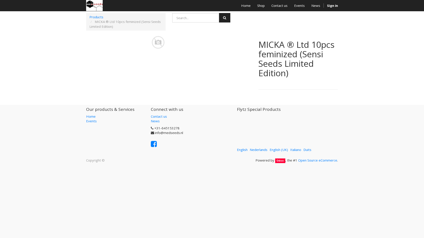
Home (91, 116)
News (155, 121)
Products (96, 17)
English (242, 149)
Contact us (159, 116)
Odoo (280, 160)
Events (91, 121)
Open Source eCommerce (317, 160)
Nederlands (258, 149)
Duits (307, 149)
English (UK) (279, 149)
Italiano (295, 149)
